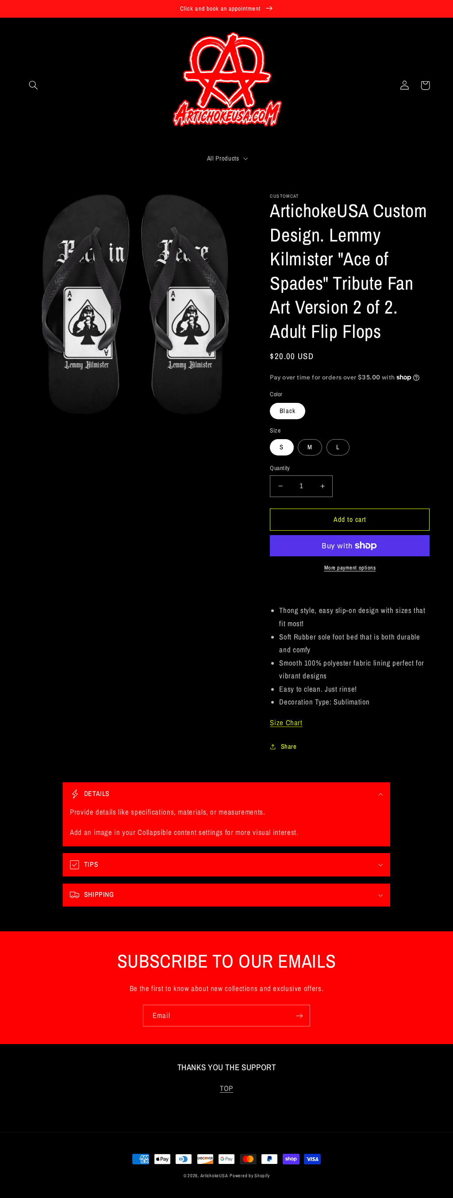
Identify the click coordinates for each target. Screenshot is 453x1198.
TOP (226, 1088)
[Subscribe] (299, 1015)
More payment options (350, 567)
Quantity (280, 468)
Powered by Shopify (249, 1175)
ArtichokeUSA (214, 1175)
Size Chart (286, 722)
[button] (33, 85)
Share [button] (288, 746)
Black (287, 410)
